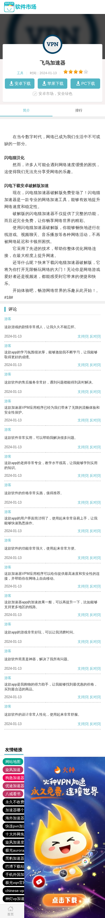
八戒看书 (12, 794)
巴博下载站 (14, 866)
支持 (81, 336)
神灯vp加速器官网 (20, 899)
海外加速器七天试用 (22, 818)
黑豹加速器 (14, 858)
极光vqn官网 (16, 882)
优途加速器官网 (18, 786)
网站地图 (12, 761)
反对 (93, 336)
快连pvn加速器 (17, 826)
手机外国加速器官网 (22, 874)
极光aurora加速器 (20, 850)
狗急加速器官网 (18, 778)
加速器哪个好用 (18, 810)
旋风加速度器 (16, 842)
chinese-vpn (15, 890)
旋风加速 (12, 770)
